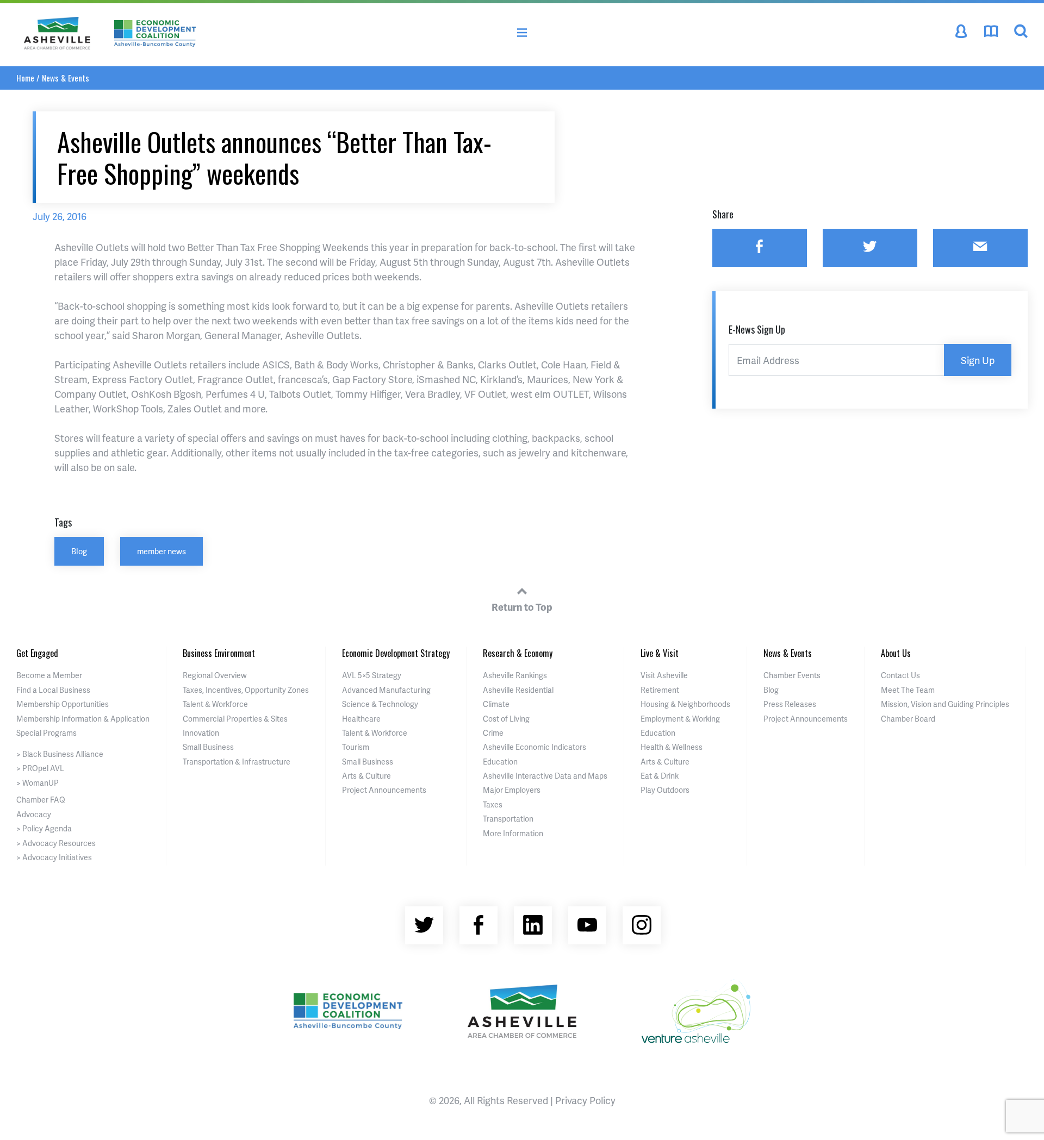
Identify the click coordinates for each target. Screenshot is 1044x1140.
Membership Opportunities (62, 704)
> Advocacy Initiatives (54, 857)
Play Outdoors (665, 790)
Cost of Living (506, 718)
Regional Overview (215, 675)
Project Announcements (384, 790)
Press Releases (789, 704)
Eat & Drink (660, 776)
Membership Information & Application (83, 718)
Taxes (492, 804)
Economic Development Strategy (396, 653)
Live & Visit (660, 653)
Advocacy (33, 814)
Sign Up (978, 360)
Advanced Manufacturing (386, 690)
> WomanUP (37, 783)
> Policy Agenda (44, 828)
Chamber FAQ (40, 799)
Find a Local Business (53, 690)
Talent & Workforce (215, 704)
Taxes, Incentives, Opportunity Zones (246, 690)
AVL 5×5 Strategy (371, 675)
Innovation (201, 733)
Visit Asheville (664, 675)
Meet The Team (908, 690)
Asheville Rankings (515, 675)
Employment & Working (680, 718)
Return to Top (522, 606)
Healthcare (361, 718)
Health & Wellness (672, 747)
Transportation (508, 818)
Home (25, 78)
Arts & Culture (366, 776)
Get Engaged (37, 653)
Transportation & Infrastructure (236, 761)
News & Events (65, 78)
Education (500, 761)
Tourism (355, 747)
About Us (896, 653)
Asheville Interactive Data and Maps (545, 776)
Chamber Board (908, 718)
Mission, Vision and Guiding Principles (945, 704)
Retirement (660, 690)
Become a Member (49, 675)
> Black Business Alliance (59, 754)
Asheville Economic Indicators (534, 747)
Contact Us (900, 675)
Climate (496, 704)
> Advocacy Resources (56, 843)
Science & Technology (380, 704)
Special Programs (46, 733)
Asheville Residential (518, 690)
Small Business (208, 747)
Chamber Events (792, 675)
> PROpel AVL (40, 768)
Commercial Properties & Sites (235, 718)
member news (161, 551)
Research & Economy (517, 653)
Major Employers (511, 790)
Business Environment (219, 653)
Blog (79, 551)
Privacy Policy (585, 1100)
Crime (493, 733)
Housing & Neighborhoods (685, 704)
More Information (513, 833)
